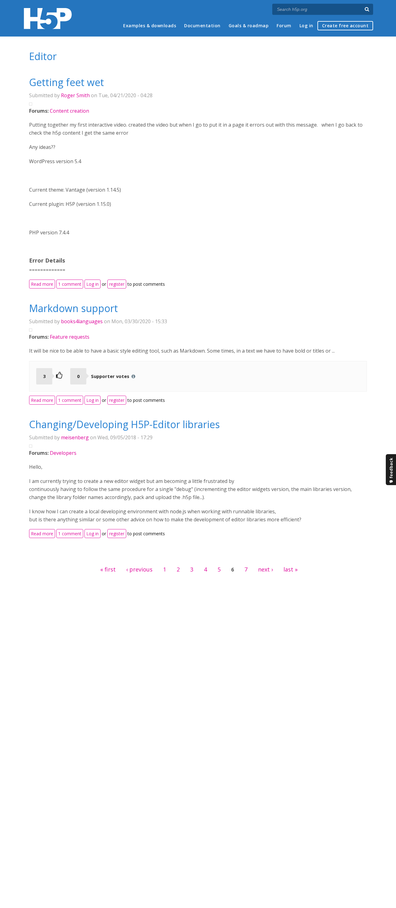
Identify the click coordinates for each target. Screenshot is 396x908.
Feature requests (69, 336)
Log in (306, 25)
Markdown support (73, 308)
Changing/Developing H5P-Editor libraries (124, 424)
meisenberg (75, 437)
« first (108, 569)
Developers (63, 453)
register (116, 284)
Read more (43, 283)
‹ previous (139, 569)
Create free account (345, 25)
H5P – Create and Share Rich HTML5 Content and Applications (48, 18)
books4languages (82, 321)
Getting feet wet (66, 82)
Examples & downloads (149, 25)
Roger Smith (75, 95)
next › (265, 569)
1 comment (69, 284)
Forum (284, 25)
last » (290, 569)
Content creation (69, 110)
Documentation (202, 25)
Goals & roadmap (249, 25)
